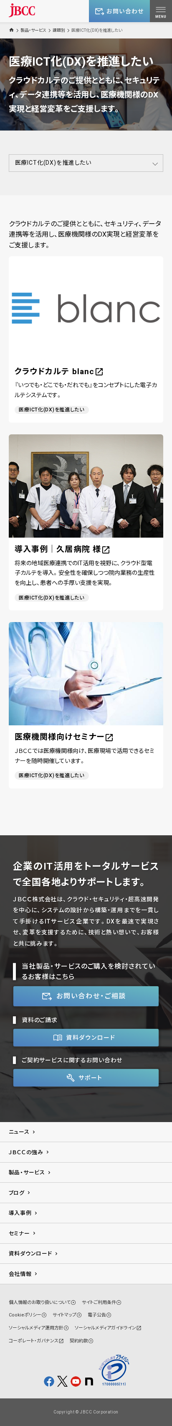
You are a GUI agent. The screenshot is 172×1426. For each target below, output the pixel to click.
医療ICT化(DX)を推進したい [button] (53, 162)
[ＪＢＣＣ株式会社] (22, 10)
